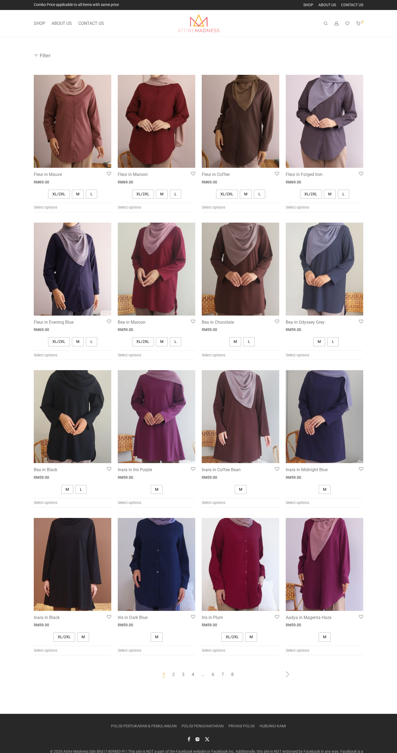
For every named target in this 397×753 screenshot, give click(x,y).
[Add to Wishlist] (109, 174)
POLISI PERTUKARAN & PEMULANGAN (144, 726)
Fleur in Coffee (216, 174)
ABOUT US (327, 5)
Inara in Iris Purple (135, 469)
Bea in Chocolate (218, 322)
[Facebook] (188, 739)
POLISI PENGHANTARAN (202, 726)
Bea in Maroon (132, 322)
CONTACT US (352, 5)
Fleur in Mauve (48, 174)
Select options (45, 207)
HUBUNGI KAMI (273, 726)
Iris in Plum (212, 617)
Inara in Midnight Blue (307, 469)
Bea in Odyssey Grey (305, 322)
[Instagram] (197, 739)
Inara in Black (47, 617)
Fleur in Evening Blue (53, 322)
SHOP (308, 5)
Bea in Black (45, 469)
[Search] (325, 23)
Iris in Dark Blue (132, 617)
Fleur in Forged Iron (304, 174)
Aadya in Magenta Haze (308, 617)
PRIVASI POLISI (241, 726)
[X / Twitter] (207, 739)
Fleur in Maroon (133, 174)
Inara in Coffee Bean (221, 469)
